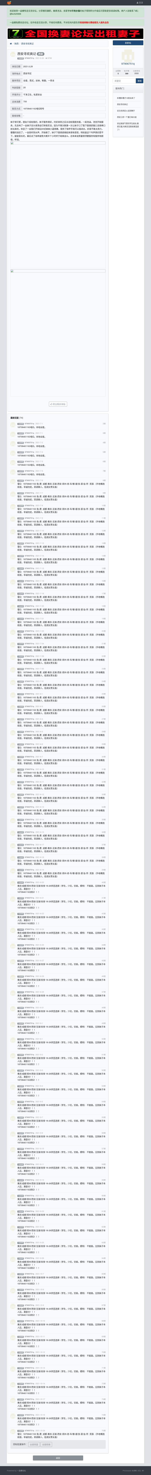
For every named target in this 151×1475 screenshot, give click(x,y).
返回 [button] (58, 1457)
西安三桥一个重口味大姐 (127, 117)
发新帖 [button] (128, 42)
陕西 (16, 43)
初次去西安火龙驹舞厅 (126, 110)
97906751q (29, 58)
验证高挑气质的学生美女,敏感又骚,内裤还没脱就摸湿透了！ (128, 126)
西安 (40, 54)
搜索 (140, 80)
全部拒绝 (46, 1444)
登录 (140, 2)
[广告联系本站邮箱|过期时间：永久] (75, 34)
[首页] (11, 43)
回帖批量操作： (20, 1444)
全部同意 (34, 1444)
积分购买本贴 (58, 404)
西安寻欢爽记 (27, 43)
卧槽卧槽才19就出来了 (126, 98)
